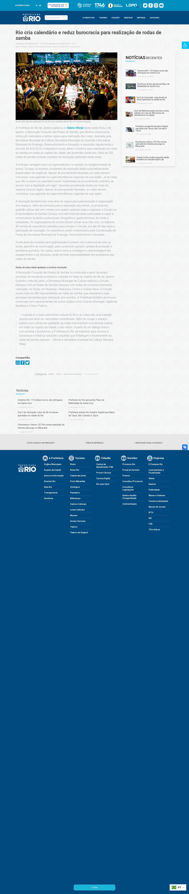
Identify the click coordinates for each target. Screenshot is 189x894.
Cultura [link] (30, 47)
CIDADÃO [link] (116, 18)
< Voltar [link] (94, 887)
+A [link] (40, 5)
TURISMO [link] (103, 18)
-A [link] (36, 5)
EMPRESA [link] (141, 18)
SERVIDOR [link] (128, 18)
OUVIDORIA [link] (154, 18)
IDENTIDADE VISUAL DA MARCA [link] (148, 443)
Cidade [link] (24, 47)
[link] (185, 45)
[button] (64, 17)
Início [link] (18, 47)
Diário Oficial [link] (75, 128)
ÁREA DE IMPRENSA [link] (94, 443)
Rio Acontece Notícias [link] (43, 47)
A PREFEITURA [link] (88, 18)
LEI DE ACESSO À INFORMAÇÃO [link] (41, 443)
